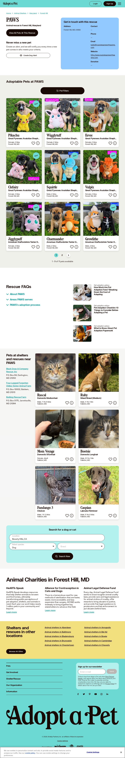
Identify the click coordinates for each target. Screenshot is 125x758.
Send (111, 671)
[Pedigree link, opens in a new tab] (71, 746)
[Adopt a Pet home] (10, 3)
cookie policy (30, 753)
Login (95, 4)
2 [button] (62, 255)
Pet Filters (64, 91)
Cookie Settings (62, 741)
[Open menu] (119, 3)
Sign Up (109, 4)
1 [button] (56, 255)
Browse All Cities (16, 651)
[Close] (121, 752)
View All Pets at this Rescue (22, 33)
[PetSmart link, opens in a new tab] (60, 746)
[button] (68, 255)
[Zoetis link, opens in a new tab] (80, 746)
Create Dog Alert (30, 55)
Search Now (64, 556)
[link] (22, 32)
